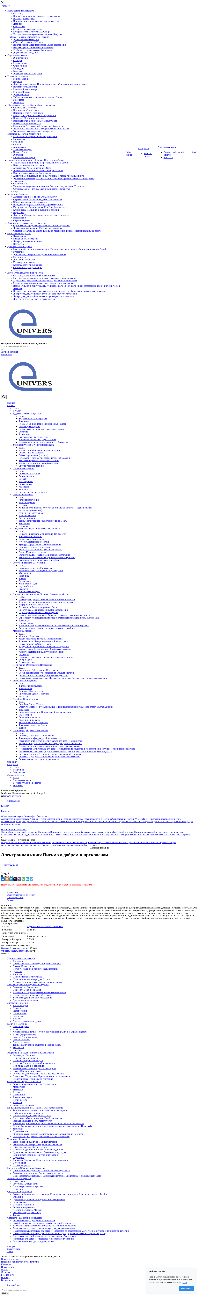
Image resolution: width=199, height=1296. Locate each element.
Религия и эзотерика (29, 500)
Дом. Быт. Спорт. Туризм (31, 704)
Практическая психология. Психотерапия (35, 845)
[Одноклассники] (7, 879)
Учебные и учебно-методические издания (39, 450)
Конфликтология (88, 845)
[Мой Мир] (11, 879)
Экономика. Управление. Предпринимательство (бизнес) (121, 834)
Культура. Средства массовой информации (101, 832)
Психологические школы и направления (40, 842)
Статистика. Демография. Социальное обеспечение (67, 834)
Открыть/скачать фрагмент (14, 948)
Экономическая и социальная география (170, 834)
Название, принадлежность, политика (20, 1261)
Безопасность (7, 1275)
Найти (5, 1293)
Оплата (4, 1269)
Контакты (6, 1264)
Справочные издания (29, 473)
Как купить (18, 769)
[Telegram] (31, 879)
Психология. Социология (37, 832)
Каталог (17, 410)
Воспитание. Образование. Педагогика (38, 670)
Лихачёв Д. (10, 865)
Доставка (5, 1272)
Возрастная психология (71, 842)
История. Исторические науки (65, 832)
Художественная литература (33, 418)
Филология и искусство (30, 686)
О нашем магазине (22, 780)
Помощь (5, 1277)
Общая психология (10, 842)
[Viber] (19, 879)
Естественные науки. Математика (35, 568)
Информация (7, 1267)
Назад (16, 408)
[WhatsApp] (23, 879)
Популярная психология (68, 845)
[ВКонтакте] (3, 879)
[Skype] (27, 879)
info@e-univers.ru (12, 796)
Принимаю (186, 1288)
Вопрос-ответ (8, 1280)
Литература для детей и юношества (36, 735)
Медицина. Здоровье (29, 636)
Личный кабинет (9, 352)
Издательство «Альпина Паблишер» (45, 926)
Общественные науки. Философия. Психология (42, 534)
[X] (15, 879)
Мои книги (6, 354)
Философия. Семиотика (13, 832)
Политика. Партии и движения (138, 832)
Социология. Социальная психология (102, 842)
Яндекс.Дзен (13, 801)
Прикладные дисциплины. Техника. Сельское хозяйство (47, 599)
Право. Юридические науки (28, 834)
